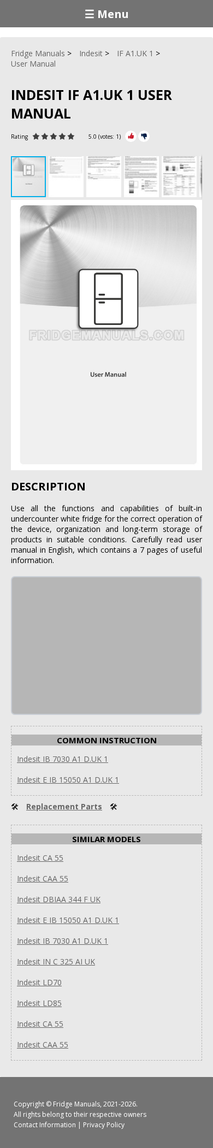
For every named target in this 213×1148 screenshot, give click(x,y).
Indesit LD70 (39, 982)
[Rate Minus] (144, 136)
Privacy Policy (104, 1124)
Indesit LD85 (39, 1003)
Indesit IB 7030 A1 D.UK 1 (62, 759)
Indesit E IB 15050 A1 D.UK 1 (68, 779)
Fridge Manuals (76, 1104)
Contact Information (45, 1124)
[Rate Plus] (131, 136)
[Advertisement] (94, 645)
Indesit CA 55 (40, 858)
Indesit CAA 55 (42, 878)
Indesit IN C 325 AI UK (56, 961)
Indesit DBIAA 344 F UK (58, 899)
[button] (67, 176)
